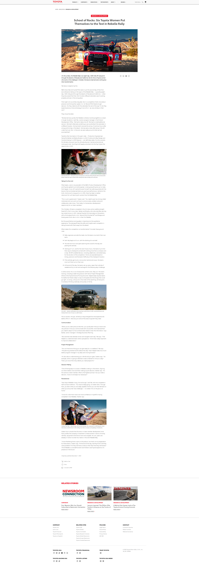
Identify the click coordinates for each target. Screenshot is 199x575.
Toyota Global (79, 529)
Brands (123, 2)
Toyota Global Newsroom (82, 536)
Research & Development (72, 9)
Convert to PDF (68, 467)
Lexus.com (55, 529)
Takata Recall (138, 2)
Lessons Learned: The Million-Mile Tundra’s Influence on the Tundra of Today (99, 507)
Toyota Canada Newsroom (83, 540)
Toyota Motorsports (58, 534)
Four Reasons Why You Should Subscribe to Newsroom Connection (73, 506)
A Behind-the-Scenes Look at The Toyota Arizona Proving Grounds (124, 506)
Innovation (94, 2)
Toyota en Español (57, 536)
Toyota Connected (81, 531)
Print (65, 464)
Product (74, 2)
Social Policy (103, 529)
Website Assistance (128, 531)
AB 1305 (102, 536)
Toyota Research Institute (82, 534)
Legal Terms (103, 527)
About (112, 2)
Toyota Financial (57, 531)
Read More (64, 509)
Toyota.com (56, 527)
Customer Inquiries (128, 527)
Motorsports (104, 2)
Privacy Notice (103, 534)
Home (56, 9)
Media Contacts (127, 529)
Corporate (84, 2)
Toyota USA (79, 527)
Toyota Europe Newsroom (83, 538)
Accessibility (103, 531)
